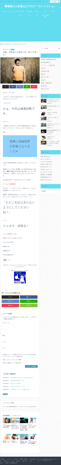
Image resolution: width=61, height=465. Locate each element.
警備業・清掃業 (21, 11)
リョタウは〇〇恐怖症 (8, 402)
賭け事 (53, 11)
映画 (37, 15)
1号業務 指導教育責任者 (45, 15)
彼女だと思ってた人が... (46, 179)
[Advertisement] (30, 30)
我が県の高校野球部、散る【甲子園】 (53, 132)
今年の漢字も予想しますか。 (17, 380)
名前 (3, 335)
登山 (29, 15)
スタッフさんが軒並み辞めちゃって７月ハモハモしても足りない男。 (19, 406)
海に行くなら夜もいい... (46, 159)
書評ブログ (37, 11)
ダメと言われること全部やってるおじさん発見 (53, 143)
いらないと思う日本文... (46, 161)
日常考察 (4, 11)
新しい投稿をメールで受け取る (12, 363)
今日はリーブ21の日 (15, 383)
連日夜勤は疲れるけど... (46, 177)
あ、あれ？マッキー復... (46, 172)
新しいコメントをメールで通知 (12, 359)
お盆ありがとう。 (51, 137)
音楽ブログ (21, 15)
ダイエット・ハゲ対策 (13, 12)
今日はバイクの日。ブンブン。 (18, 386)
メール (4, 341)
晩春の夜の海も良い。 (46, 156)
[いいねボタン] (5, 260)
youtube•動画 (29, 11)
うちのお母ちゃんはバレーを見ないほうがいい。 (22, 377)
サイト (4, 348)
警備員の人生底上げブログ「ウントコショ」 (30, 6)
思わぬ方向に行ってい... (46, 166)
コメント (5, 322)
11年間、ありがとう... (46, 169)
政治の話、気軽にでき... (46, 164)
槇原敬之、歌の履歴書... (46, 174)
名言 (45, 11)
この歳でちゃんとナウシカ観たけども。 (20, 389)
